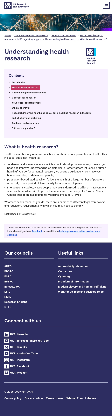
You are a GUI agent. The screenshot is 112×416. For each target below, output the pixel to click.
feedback (37, 231)
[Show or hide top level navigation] (106, 5)
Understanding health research (60, 39)
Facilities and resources (63, 35)
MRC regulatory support (29, 39)
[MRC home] (96, 56)
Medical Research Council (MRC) (31, 35)
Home (8, 35)
